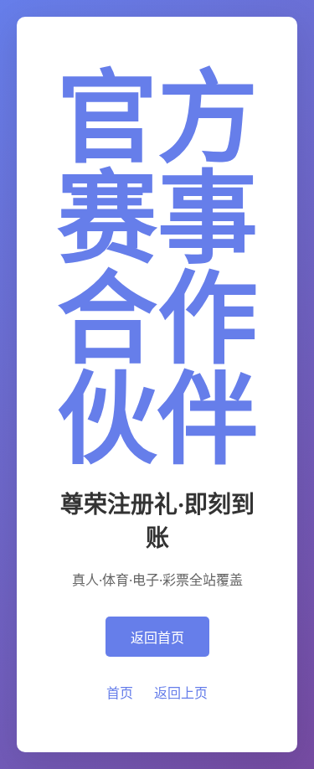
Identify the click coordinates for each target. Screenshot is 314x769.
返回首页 (157, 637)
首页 (119, 692)
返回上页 (181, 692)
